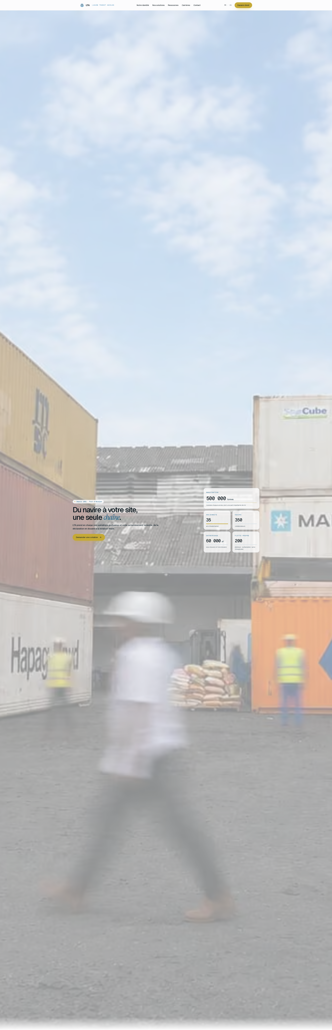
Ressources (173, 5)
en (230, 5)
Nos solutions (158, 5)
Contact (196, 5)
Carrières (186, 5)
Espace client (243, 5)
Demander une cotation (87, 537)
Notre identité (143, 5)
